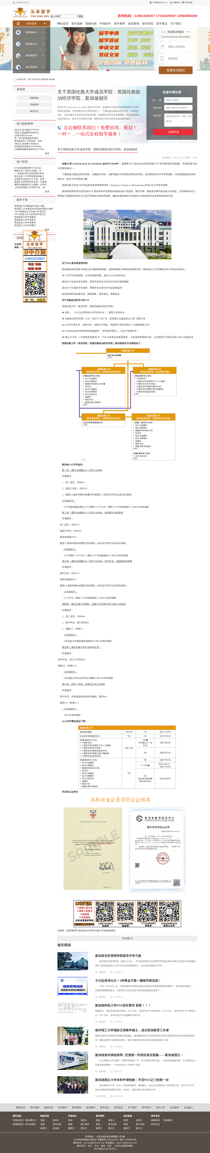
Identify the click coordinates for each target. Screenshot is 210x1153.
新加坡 (102, 972)
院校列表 (91, 23)
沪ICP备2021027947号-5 (105, 1149)
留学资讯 (147, 23)
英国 (42, 1124)
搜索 (81, 16)
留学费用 (119, 23)
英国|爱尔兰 (30, 1120)
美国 (42, 1120)
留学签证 (161, 23)
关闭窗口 (127, 938)
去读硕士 (188, 1107)
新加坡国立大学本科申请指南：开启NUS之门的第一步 (132, 1079)
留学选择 (77, 23)
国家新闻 (34, 98)
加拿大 (56, 1120)
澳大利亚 (57, 1124)
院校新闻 (34, 104)
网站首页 (62, 23)
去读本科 (174, 1107)
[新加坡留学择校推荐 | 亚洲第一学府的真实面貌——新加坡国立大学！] (72, 1069)
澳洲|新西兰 (18, 1124)
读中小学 (160, 1107)
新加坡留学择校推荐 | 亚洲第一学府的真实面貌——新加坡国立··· (139, 1055)
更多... (48, 153)
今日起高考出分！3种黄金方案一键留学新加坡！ (128, 980)
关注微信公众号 (159, 2)
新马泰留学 (30, 1124)
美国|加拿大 (18, 1120)
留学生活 (34, 111)
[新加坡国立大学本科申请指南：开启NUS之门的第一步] (72, 1093)
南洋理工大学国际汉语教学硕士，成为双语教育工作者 (132, 1030)
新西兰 (43, 1128)
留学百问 (146, 1107)
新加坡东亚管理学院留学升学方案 (118, 955)
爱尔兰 (84, 1128)
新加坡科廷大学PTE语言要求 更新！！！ (123, 1005)
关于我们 (176, 23)
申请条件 (105, 23)
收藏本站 (176, 2)
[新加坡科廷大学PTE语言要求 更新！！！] (72, 1013)
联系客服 (188, 2)
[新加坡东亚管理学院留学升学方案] (72, 969)
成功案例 (133, 23)
